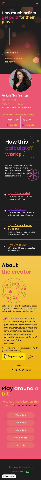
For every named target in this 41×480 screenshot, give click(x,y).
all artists (20, 445)
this (13, 176)
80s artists (20, 422)
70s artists (20, 415)
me (27, 471)
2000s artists (20, 437)
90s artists (20, 430)
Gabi (4, 306)
